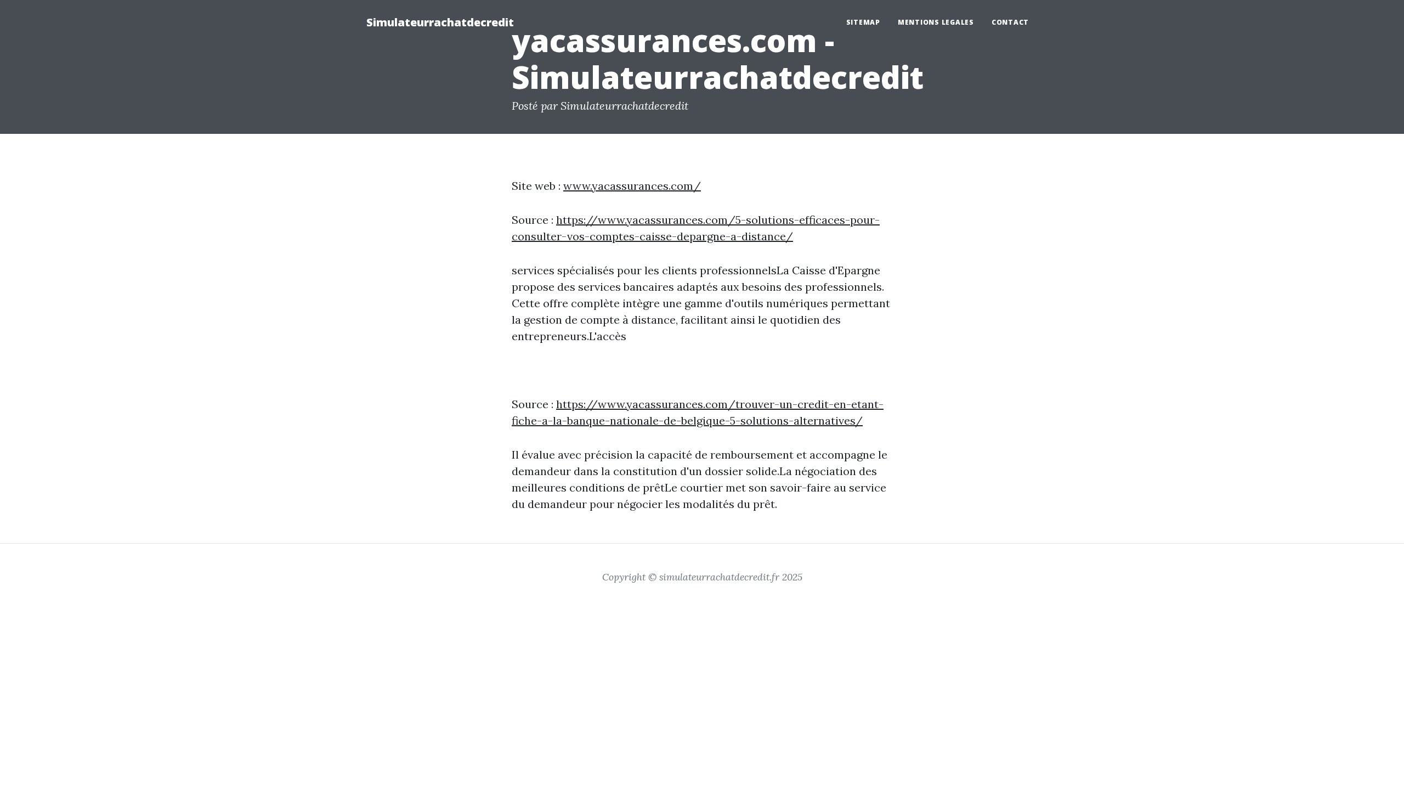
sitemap (863, 22)
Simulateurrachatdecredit (440, 22)
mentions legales (936, 22)
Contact (1010, 22)
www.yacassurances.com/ (632, 186)
